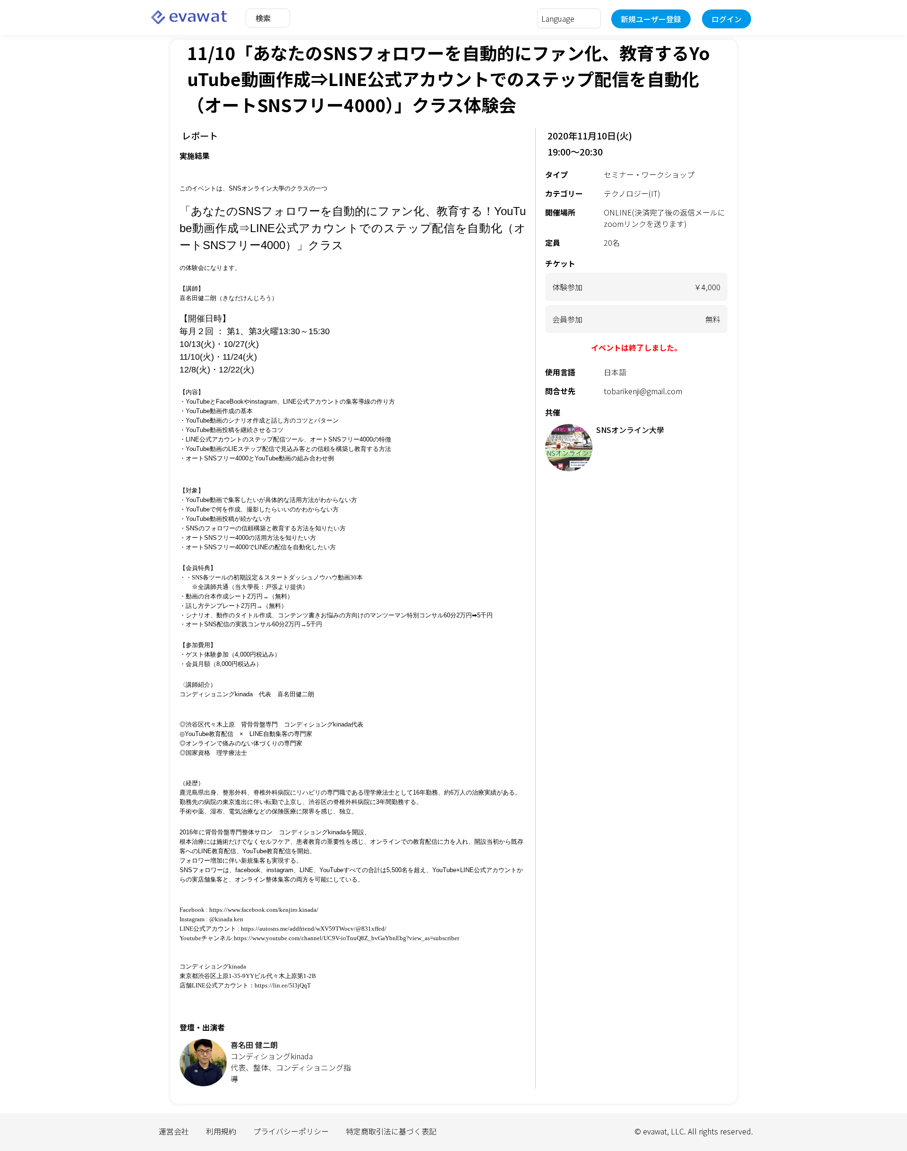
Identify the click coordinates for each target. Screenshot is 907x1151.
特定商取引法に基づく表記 (391, 1131)
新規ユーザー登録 (651, 19)
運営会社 (174, 1131)
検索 (263, 18)
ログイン (726, 19)
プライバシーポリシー (291, 1131)
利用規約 (221, 1131)
